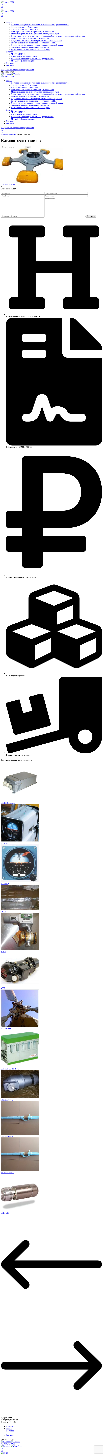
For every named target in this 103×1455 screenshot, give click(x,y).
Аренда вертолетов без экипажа (24, 27)
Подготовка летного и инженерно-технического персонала (36, 40)
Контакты (10, 65)
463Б (3, 988)
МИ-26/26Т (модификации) (23, 61)
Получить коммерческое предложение (17, 69)
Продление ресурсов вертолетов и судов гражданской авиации (38, 45)
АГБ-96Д (5, 884)
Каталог (9, 52)
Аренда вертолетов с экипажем (24, 29)
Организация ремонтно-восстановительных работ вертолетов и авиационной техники (48, 36)
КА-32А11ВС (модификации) (24, 56)
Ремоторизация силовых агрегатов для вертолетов (32, 31)
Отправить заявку (8, 184)
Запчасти (12, 134)
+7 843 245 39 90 (8, 1444)
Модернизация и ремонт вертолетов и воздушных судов (35, 34)
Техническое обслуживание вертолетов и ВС (30, 47)
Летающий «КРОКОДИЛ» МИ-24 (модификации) (32, 58)
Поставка (10, 63)
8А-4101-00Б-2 (7, 1136)
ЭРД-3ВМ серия (8, 803)
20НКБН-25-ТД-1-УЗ (10, 1069)
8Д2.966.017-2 (7, 1100)
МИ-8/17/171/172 (18, 54)
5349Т (3, 911)
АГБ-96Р (5, 843)
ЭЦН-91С (5, 1213)
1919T (3, 952)
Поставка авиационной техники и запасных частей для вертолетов (40, 25)
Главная (4, 134)
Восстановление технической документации (30, 38)
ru (2, 4)
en (2, 7)
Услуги (9, 22)
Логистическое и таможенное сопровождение (30, 49)
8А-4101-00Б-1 (7, 1173)
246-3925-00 (6, 1028)
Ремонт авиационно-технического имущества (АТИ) (33, 43)
